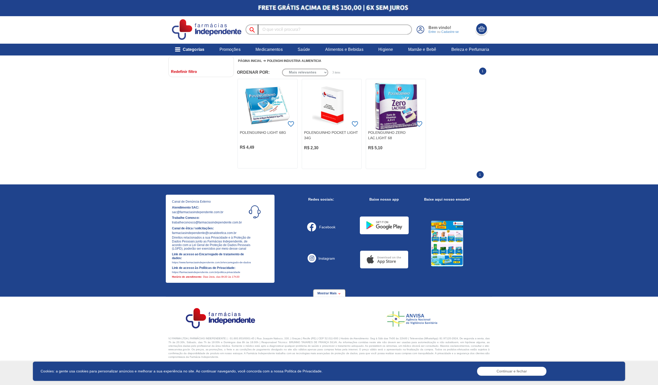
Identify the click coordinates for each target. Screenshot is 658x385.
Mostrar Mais (327, 293)
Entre (432, 32)
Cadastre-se (450, 32)
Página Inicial (250, 61)
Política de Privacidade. (304, 371)
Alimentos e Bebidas (344, 49)
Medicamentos (268, 49)
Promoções (230, 49)
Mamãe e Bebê (422, 49)
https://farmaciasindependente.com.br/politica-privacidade (206, 272)
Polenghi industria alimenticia (294, 61)
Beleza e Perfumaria (470, 49)
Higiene (385, 49)
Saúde (304, 49)
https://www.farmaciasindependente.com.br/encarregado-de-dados (211, 262)
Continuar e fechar (512, 371)
